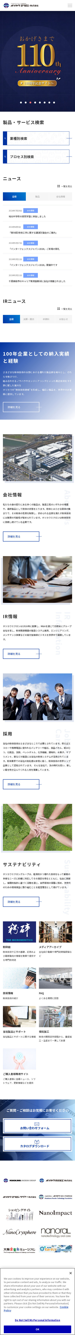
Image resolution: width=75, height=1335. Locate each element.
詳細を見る (14, 407)
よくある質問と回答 (49, 998)
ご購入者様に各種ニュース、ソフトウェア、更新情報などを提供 (19, 1080)
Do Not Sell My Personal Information (37, 1320)
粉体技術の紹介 (10, 998)
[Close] (71, 1273)
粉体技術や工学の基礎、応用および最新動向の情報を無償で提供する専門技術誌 (19, 955)
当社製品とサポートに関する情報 (19, 1036)
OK (37, 1329)
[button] (21, 102)
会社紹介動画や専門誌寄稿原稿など (55, 953)
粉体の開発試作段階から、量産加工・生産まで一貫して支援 (55, 1038)
